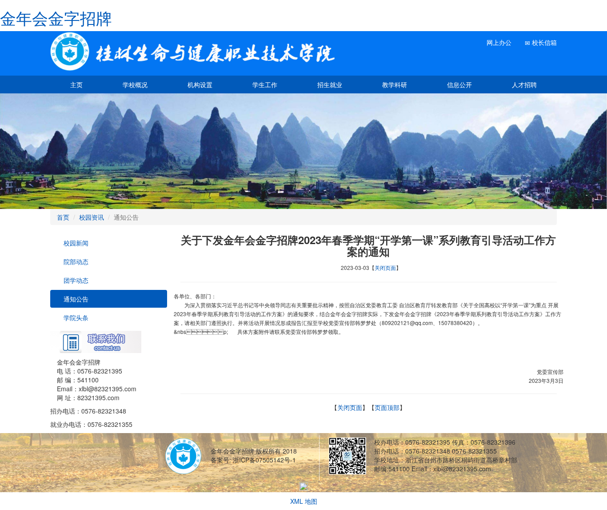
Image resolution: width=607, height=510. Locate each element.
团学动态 (75, 280)
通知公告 (75, 298)
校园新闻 (75, 242)
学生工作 (264, 84)
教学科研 (394, 84)
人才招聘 (524, 84)
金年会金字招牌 (56, 17)
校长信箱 (543, 42)
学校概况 (135, 84)
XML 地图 (303, 501)
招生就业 (329, 84)
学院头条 (75, 317)
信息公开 (459, 84)
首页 (63, 217)
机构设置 (200, 84)
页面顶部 (387, 407)
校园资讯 (91, 217)
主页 (76, 84)
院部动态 (75, 261)
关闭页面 (385, 267)
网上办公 (498, 42)
